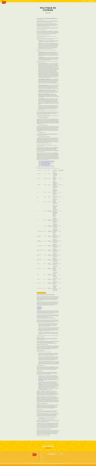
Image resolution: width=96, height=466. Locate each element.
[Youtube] (90, 1)
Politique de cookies (46, 463)
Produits (41, 456)
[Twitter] (93, 1)
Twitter (54, 449)
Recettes (21, 1)
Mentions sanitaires (57, 463)
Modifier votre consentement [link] (41, 292)
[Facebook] (88, 1)
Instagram (48, 449)
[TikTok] (94, 1)
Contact (32, 1)
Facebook (41, 449)
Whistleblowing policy (52, 463)
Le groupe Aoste (62, 463)
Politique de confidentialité (40, 463)
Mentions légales (34, 463)
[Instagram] (91, 1)
